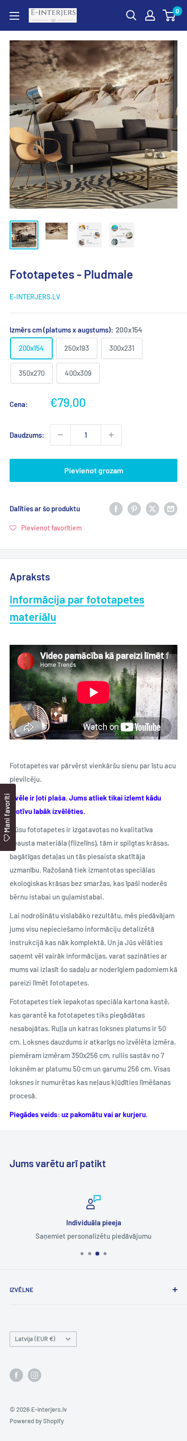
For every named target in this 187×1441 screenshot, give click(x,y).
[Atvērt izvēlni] (14, 16)
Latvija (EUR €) (35, 1338)
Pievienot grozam (93, 470)
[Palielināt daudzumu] (111, 435)
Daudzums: (27, 435)
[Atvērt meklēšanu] (131, 15)
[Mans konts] (150, 15)
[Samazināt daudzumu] (60, 435)
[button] (46, 528)
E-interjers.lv (35, 297)
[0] (169, 15)
